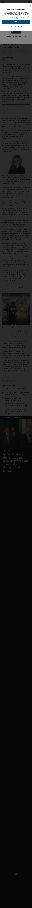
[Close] (30, 5)
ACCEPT (16, 22)
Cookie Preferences (16, 26)
